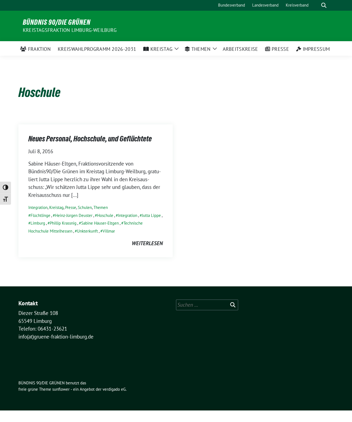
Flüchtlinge (40, 215)
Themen (101, 207)
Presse (70, 207)
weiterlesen (147, 243)
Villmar (109, 231)
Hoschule (105, 215)
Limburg (38, 223)
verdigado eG (114, 389)
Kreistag (56, 207)
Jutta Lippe (151, 215)
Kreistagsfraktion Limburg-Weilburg (70, 30)
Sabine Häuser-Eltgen (100, 223)
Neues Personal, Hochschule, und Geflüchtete (90, 138)
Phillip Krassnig (63, 223)
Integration (38, 207)
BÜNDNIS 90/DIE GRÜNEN (56, 22)
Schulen (85, 207)
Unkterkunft (87, 231)
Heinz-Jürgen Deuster (73, 215)
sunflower (61, 389)
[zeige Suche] (323, 5)
